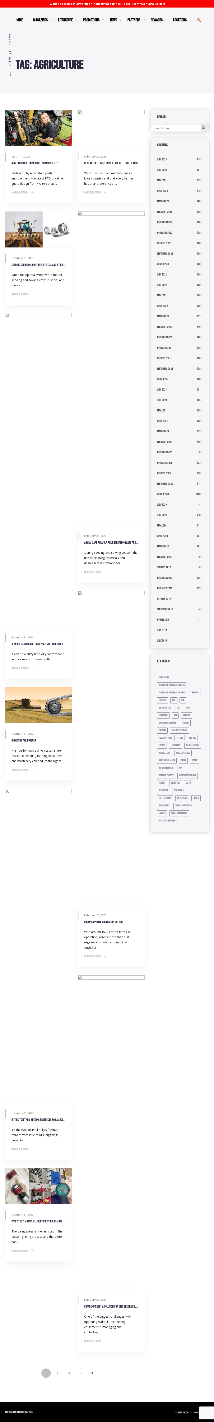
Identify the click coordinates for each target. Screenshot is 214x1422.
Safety (188, 783)
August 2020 (163, 494)
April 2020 (162, 536)
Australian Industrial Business (172, 685)
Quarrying (175, 783)
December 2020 (164, 452)
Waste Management (179, 813)
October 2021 (164, 358)
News (113, 20)
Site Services (179, 790)
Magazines (40, 20)
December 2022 (164, 222)
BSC (182, 700)
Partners (133, 20)
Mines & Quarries (183, 753)
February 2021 (164, 442)
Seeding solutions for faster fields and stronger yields (38, 265)
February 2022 (164, 327)
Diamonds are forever (23, 741)
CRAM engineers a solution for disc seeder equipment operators (111, 1307)
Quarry (162, 783)
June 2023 (162, 170)
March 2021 (163, 431)
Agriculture (164, 677)
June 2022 (162, 285)
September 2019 (165, 609)
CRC (175, 715)
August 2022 (163, 264)
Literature (65, 20)
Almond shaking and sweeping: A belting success (38, 644)
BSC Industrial (165, 707)
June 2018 (162, 640)
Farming (162, 730)
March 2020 (163, 546)
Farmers (185, 722)
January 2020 (164, 567)
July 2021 (162, 389)
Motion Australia (166, 768)
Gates (180, 737)
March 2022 (163, 316)
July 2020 (162, 504)
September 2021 (165, 368)
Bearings (162, 700)
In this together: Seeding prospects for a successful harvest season (38, 1120)
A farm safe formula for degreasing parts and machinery (111, 543)
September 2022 (165, 253)
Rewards (157, 20)
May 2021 (162, 410)
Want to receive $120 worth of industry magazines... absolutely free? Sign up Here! (108, 4)
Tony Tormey (164, 805)
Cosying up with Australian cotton (103, 922)
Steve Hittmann (165, 798)
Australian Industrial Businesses (172, 692)
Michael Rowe (164, 753)
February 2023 (164, 212)
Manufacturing (192, 745)
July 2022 (162, 274)
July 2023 (162, 159)
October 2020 (164, 473)
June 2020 (162, 515)
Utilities (162, 813)
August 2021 (163, 379)
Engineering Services (167, 722)
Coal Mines (163, 715)
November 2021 (164, 348)
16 (92, 1373)
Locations (180, 20)
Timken (196, 798)
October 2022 (164, 243)
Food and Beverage (179, 730)
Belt (174, 700)
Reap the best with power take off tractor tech (111, 163)
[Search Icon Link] (199, 20)
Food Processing (166, 737)
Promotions (91, 20)
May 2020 (162, 525)
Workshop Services (167, 820)
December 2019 (164, 578)
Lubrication (175, 745)
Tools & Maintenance (183, 805)
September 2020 (165, 484)
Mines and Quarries (167, 760)
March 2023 (163, 201)
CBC (178, 707)
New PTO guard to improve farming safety (34, 163)
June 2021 (162, 400)
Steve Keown (182, 798)
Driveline (186, 715)
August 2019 (163, 619)
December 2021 (164, 337)
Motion (194, 760)
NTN (180, 768)
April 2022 (162, 306)
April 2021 (162, 421)
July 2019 (162, 630)
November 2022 (164, 232)
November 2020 (164, 463)
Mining (183, 760)
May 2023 (162, 180)
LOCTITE (162, 745)
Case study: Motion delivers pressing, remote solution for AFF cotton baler (38, 1221)
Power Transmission (187, 775)
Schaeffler (163, 790)
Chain (188, 707)
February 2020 (164, 557)
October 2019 (164, 599)
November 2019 (164, 588)
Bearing (195, 692)
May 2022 (162, 295)
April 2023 (162, 191)
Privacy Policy (182, 1412)
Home (19, 20)
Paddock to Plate (166, 775)
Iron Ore (192, 737)
